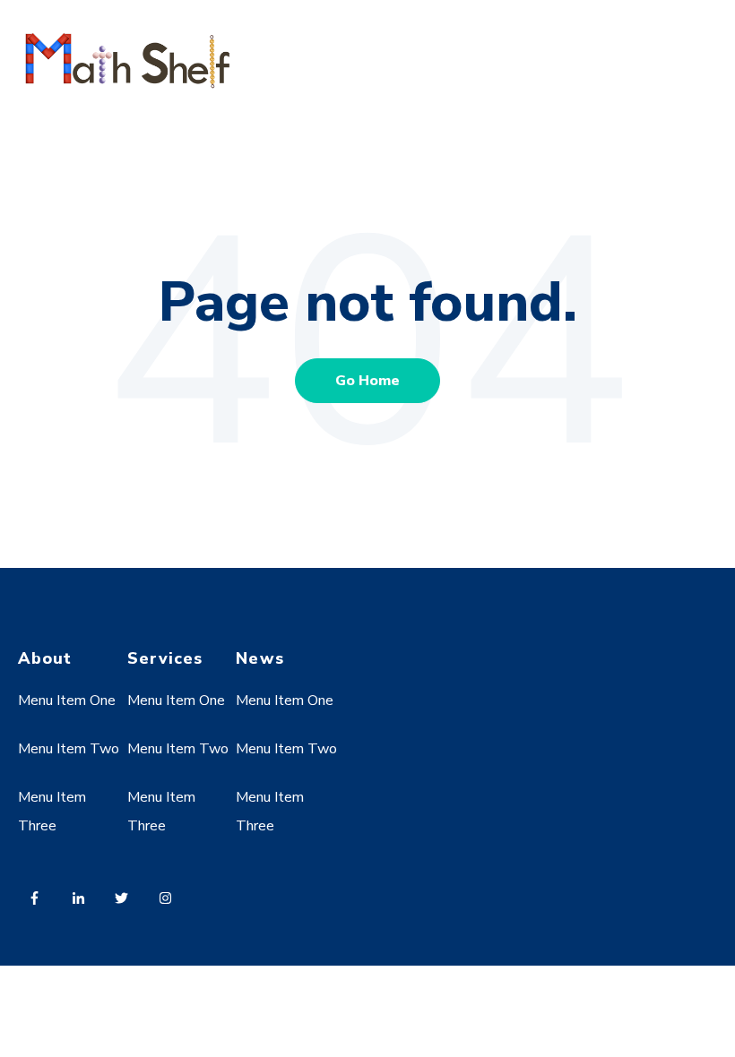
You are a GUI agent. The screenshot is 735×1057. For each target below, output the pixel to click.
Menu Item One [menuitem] (67, 700)
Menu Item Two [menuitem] (68, 749)
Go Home (367, 381)
